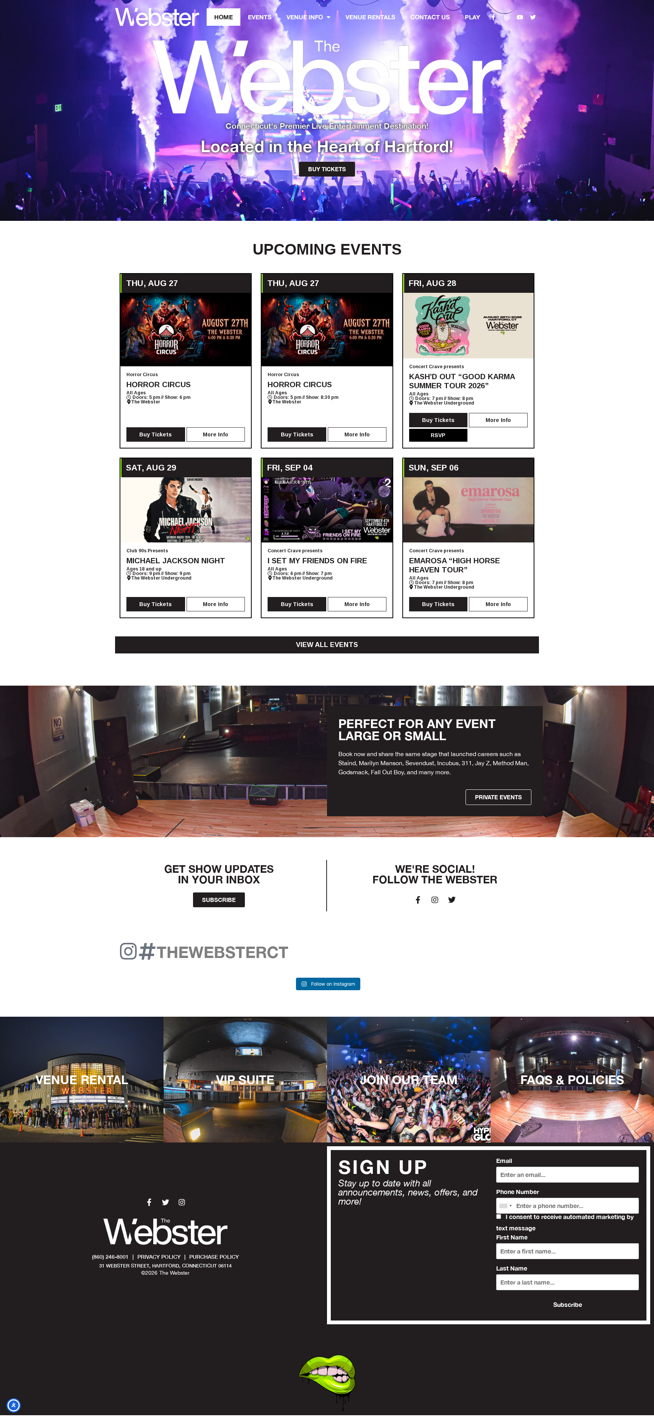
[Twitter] (533, 17)
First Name (512, 1237)
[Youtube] (520, 17)
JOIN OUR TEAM (409, 1079)
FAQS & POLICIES (572, 1079)
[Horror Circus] (185, 329)
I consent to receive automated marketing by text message (565, 1222)
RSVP (438, 435)
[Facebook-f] (493, 17)
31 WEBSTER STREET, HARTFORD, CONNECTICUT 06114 (165, 1266)
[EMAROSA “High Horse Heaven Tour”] (468, 510)
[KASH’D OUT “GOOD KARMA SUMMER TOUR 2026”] (468, 325)
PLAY (472, 16)
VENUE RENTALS (370, 16)
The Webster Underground (444, 403)
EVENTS (259, 16)
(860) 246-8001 (110, 1256)
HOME (223, 16)
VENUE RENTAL (82, 1079)
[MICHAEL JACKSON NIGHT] (185, 510)
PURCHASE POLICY (214, 1256)
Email (504, 1161)
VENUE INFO (305, 16)
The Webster (145, 402)
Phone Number (517, 1192)
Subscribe (567, 1304)
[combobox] (505, 1205)
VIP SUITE (245, 1079)
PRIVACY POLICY (159, 1256)
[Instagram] (506, 17)
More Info (215, 434)
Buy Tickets (155, 434)
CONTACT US (430, 16)
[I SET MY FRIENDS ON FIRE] (327, 510)
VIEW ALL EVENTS (327, 645)
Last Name (511, 1268)
